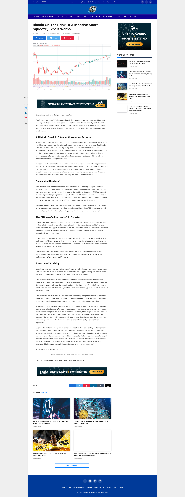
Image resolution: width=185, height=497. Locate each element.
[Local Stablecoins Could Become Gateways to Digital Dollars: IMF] (92, 408)
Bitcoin (60, 16)
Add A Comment (72, 465)
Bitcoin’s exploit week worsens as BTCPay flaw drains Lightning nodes (50, 422)
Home (36, 16)
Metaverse (107, 16)
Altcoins (70, 16)
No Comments (66, 33)
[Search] (151, 17)
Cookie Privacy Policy (94, 2)
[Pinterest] (26, 118)
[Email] (26, 123)
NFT (78, 16)
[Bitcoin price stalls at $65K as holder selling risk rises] (122, 63)
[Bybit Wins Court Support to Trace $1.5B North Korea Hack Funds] (51, 440)
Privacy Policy (82, 2)
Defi (84, 16)
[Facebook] (26, 103)
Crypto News (47, 16)
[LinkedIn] (26, 113)
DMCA (114, 2)
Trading (133, 16)
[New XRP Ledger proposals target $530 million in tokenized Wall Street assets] (92, 440)
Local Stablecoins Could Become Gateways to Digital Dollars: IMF (91, 422)
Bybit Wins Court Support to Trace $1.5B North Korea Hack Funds (50, 454)
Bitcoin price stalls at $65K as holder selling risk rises (139, 62)
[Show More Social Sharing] (77, 38)
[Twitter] (26, 108)
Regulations (121, 16)
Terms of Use (106, 2)
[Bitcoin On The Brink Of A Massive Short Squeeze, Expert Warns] (72, 68)
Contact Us (72, 2)
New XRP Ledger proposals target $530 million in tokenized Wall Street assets (92, 454)
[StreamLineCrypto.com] (92, 9)
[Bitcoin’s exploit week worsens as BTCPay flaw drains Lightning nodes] (51, 408)
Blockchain (95, 16)
